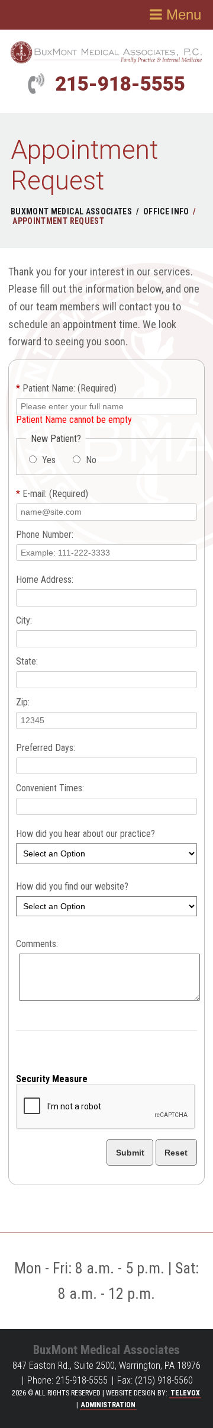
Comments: (37, 944)
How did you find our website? (72, 886)
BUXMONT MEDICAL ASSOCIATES (71, 211)
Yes (48, 460)
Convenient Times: (50, 788)
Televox (185, 1393)
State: (27, 661)
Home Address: (44, 580)
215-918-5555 (120, 83)
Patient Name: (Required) (66, 388)
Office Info (166, 211)
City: (24, 620)
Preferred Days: (45, 748)
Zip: (23, 702)
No (89, 460)
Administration (108, 1405)
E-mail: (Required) (52, 494)
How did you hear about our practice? (85, 834)
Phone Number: (44, 535)
